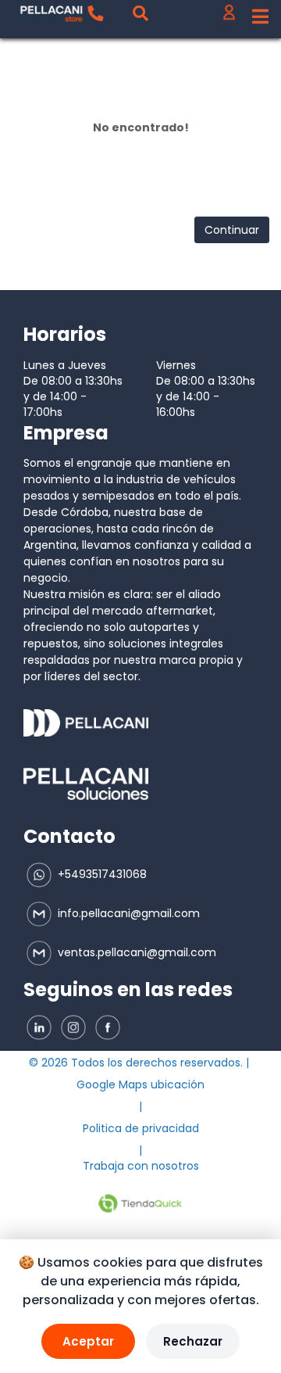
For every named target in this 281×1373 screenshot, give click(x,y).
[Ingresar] (229, 16)
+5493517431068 (101, 874)
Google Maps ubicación (140, 1084)
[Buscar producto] (140, 13)
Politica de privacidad (141, 1128)
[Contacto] (95, 13)
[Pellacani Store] (51, 14)
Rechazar (192, 1341)
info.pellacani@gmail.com (127, 913)
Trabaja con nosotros (141, 1166)
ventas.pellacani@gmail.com (135, 952)
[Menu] (260, 17)
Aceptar (88, 1341)
